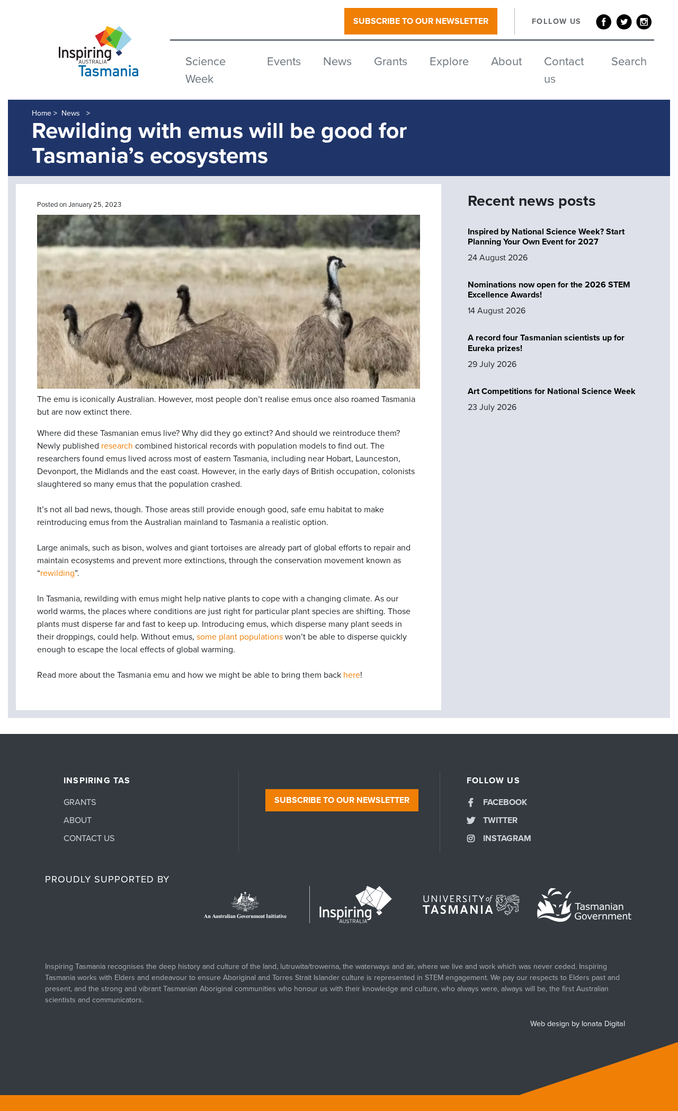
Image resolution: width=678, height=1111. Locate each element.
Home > (44, 113)
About (506, 61)
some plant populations (240, 637)
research (117, 446)
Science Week (205, 70)
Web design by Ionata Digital (577, 1023)
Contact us (564, 70)
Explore (449, 61)
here (351, 675)
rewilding (57, 573)
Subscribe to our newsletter (420, 21)
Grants (390, 61)
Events (284, 61)
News (337, 61)
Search (629, 61)
